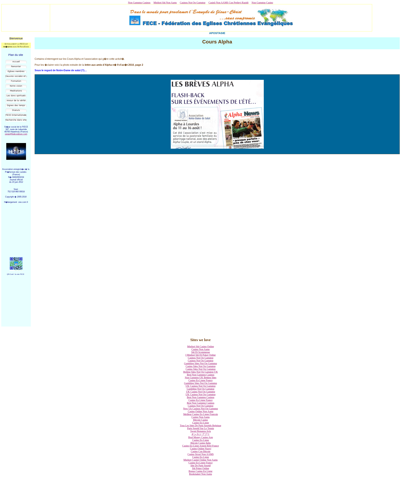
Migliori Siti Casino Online (200, 346)
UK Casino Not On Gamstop (200, 391)
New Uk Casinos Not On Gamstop (200, 408)
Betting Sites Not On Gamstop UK (200, 372)
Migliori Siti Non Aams (165, 2)
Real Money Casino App (200, 437)
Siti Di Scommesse (200, 352)
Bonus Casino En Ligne (200, 471)
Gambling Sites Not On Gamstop (200, 363)
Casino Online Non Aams (200, 411)
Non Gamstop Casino (262, 2)
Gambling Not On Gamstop (200, 389)
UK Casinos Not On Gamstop (201, 386)
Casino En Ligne (200, 422)
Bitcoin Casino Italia (200, 443)
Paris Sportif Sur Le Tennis (200, 428)
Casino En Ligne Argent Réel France (200, 445)
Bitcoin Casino (200, 420)
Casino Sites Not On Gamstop (201, 366)
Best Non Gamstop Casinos (200, 374)
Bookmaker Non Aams (200, 474)
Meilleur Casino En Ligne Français (200, 414)
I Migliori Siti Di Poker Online (200, 355)
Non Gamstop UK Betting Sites (200, 377)
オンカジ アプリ (200, 434)
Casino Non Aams (200, 349)
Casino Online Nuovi (200, 448)
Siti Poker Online (200, 468)
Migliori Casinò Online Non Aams (200, 460)
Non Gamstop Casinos (139, 2)
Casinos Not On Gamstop (192, 2)
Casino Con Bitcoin (200, 451)
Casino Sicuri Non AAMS (200, 454)
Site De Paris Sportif (200, 465)
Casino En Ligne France (200, 380)
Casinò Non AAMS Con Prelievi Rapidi (228, 2)
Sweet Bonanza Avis (200, 431)
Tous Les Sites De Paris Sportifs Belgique (200, 425)
